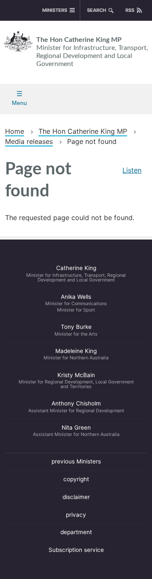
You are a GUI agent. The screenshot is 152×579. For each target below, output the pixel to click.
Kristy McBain (76, 380)
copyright (76, 479)
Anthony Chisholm (76, 407)
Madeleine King (76, 354)
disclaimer (76, 497)
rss (129, 10)
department (76, 532)
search (96, 10)
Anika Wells (76, 303)
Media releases (29, 141)
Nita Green (76, 431)
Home (14, 131)
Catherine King (76, 273)
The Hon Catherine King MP (92, 52)
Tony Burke (76, 330)
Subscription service (76, 549)
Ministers (54, 10)
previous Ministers (76, 461)
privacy (76, 514)
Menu (19, 102)
